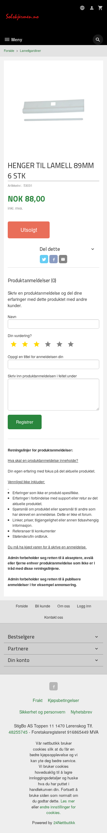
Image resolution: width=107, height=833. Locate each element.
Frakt (38, 700)
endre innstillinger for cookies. (57, 810)
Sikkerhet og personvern (42, 712)
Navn (12, 316)
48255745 (18, 732)
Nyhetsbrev (81, 712)
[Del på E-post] (63, 259)
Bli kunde (42, 605)
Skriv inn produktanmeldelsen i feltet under (42, 375)
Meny (16, 39)
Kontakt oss (53, 617)
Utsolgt (29, 229)
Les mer (68, 801)
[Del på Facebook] (53, 259)
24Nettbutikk (64, 822)
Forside (9, 50)
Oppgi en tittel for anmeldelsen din (35, 356)
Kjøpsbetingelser (63, 700)
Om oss (63, 605)
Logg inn (84, 605)
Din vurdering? (20, 335)
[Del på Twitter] (44, 259)
